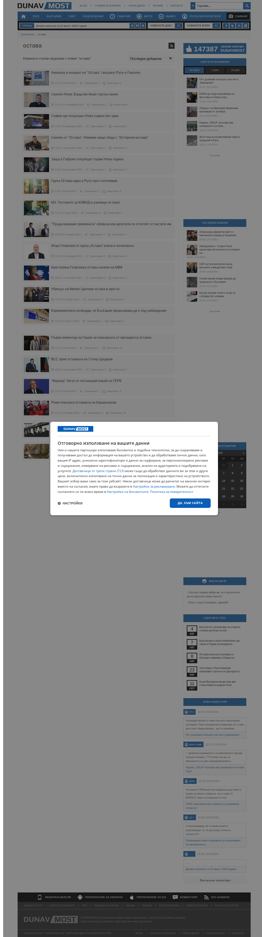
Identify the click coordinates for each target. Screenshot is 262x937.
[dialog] (134, 468)
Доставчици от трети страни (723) (98, 471)
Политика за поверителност (171, 492)
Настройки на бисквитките (127, 492)
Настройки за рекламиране (154, 486)
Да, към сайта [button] (190, 503)
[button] (70, 503)
